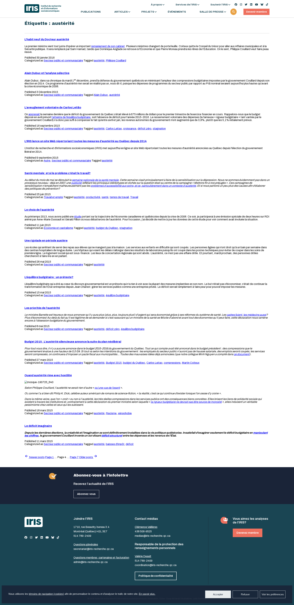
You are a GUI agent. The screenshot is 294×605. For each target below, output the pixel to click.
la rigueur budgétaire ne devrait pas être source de (181, 401)
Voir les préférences (273, 594)
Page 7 (74, 457)
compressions (172, 362)
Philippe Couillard (116, 60)
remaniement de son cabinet (108, 46)
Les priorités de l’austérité (42, 307)
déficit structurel (111, 435)
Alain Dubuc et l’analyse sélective (46, 73)
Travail (134, 197)
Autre (47, 160)
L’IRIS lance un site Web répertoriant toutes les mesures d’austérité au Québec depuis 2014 (85, 141)
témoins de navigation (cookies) (46, 593)
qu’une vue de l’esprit (107, 387)
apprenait (34, 114)
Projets (147, 12)
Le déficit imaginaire (38, 425)
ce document (241, 354)
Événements (177, 12)
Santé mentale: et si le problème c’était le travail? (57, 173)
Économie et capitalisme (58, 228)
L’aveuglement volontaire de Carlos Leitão (52, 107)
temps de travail (119, 197)
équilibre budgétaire (117, 295)
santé (105, 197)
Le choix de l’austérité (39, 209)
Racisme (111, 413)
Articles (121, 12)
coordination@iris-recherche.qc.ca (155, 565)
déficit (130, 444)
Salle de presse (212, 12)
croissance (129, 128)
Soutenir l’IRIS (219, 4)
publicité (76, 182)
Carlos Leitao (114, 128)
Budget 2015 (114, 362)
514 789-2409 (82, 535)
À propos (156, 4)
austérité (99, 60)
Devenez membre (247, 532)
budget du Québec (107, 228)
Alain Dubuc (101, 94)
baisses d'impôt (115, 444)
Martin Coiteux (190, 362)
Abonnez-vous (86, 494)
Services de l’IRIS (186, 4)
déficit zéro (144, 128)
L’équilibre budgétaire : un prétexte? (48, 277)
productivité (93, 197)
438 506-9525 (143, 531)
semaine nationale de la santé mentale (95, 180)
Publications (91, 12)
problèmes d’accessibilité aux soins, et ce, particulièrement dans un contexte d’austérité (143, 185)
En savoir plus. (147, 593)
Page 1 (49, 457)
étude (77, 216)
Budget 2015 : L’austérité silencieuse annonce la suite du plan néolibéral (72, 341)
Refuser (245, 594)
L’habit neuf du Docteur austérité (46, 39)
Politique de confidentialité (155, 575)
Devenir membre (256, 11)
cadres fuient (234, 314)
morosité (216, 401)
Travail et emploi (53, 197)
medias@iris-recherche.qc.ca (152, 535)
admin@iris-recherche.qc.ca (91, 562)
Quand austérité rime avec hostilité (48, 375)
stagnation (159, 128)
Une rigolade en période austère (46, 240)
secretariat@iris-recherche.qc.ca (94, 548)
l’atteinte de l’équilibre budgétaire (71, 117)
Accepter (218, 594)
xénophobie (125, 413)
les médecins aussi (254, 314)
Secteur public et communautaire (63, 60)
